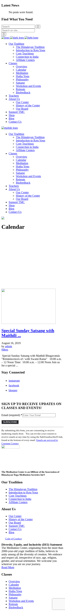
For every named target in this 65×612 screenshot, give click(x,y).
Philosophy (15, 594)
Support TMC (17, 525)
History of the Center (21, 519)
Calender (14, 584)
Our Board (15, 522)
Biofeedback (16, 607)
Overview (14, 581)
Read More (7, 567)
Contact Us (15, 529)
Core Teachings (18, 495)
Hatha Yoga (15, 591)
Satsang (13, 597)
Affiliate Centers (18, 502)
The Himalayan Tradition (23, 489)
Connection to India (20, 498)
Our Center (15, 516)
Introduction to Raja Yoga (23, 492)
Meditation (15, 587)
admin (8, 346)
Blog (11, 532)
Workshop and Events (21, 600)
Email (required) (11, 415)
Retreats (13, 604)
